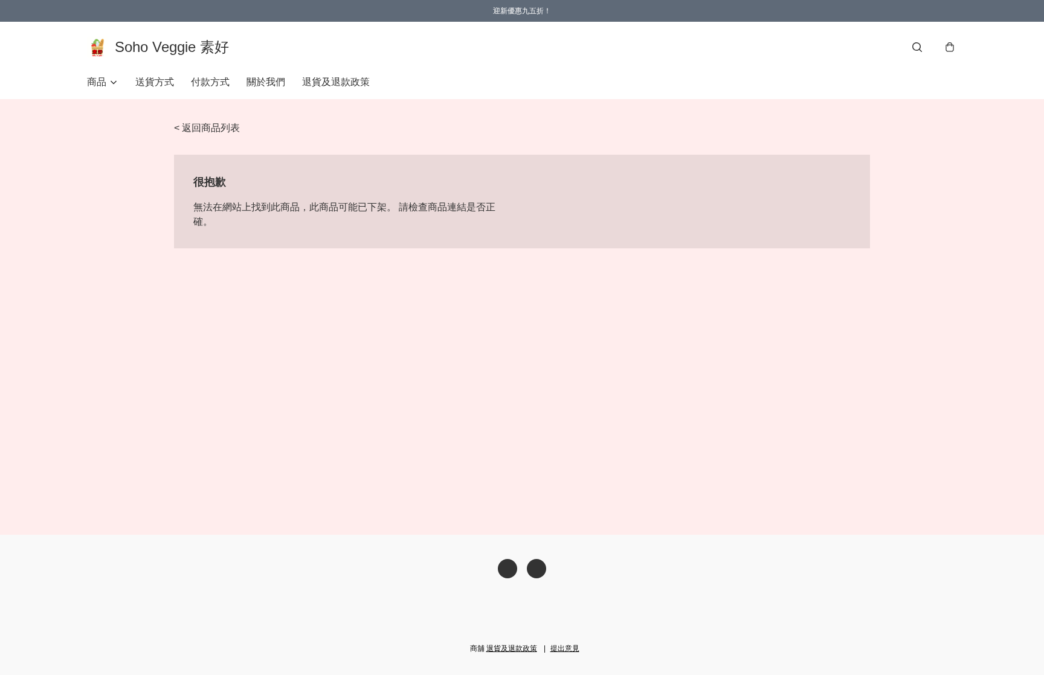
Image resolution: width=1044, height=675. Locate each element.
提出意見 (564, 648)
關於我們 (265, 82)
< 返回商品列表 (207, 128)
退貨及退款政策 (336, 82)
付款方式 (210, 82)
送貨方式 (154, 82)
